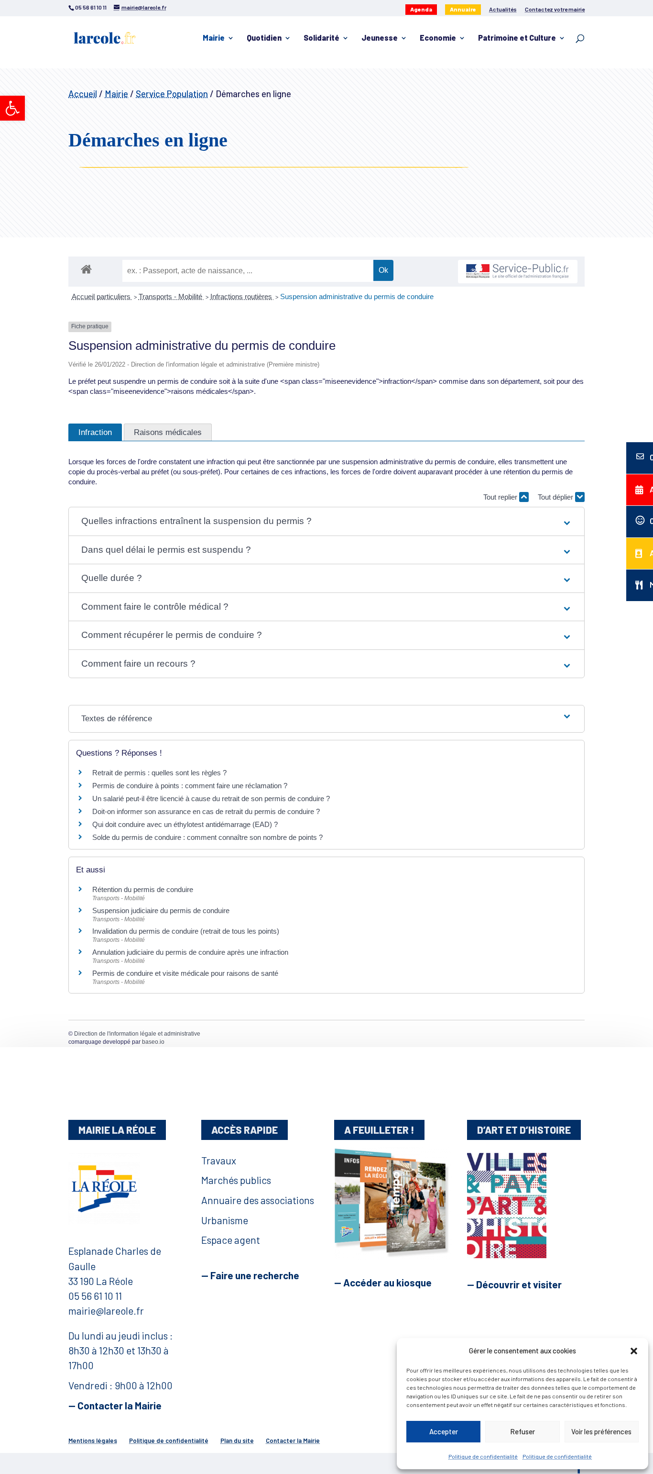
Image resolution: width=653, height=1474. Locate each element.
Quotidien (264, 38)
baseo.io (153, 1041)
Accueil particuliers (102, 296)
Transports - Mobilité (171, 296)
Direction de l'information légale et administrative (137, 1033)
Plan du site (237, 1440)
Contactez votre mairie (555, 9)
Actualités (503, 9)
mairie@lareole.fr (106, 1311)
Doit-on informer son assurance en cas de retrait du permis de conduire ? (206, 811)
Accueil (82, 93)
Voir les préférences (601, 1431)
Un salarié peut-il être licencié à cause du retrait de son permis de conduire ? (211, 798)
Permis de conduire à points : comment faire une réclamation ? (189, 786)
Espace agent (230, 1240)
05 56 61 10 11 (95, 1296)
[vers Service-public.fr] (517, 271)
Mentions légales (92, 1440)
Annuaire (463, 9)
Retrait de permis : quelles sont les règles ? (159, 773)
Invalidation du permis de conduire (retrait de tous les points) (185, 931)
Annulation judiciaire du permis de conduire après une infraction (190, 952)
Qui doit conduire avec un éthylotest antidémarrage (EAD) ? (185, 824)
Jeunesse (379, 38)
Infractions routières (242, 296)
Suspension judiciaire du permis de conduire (160, 910)
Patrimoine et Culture (517, 38)
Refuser (522, 1431)
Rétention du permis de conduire (142, 889)
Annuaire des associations (257, 1200)
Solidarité (321, 38)
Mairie (214, 38)
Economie (438, 38)
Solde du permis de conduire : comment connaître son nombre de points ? (207, 837)
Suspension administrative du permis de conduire (357, 296)
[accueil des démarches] (86, 269)
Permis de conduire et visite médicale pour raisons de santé (185, 973)
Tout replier (501, 497)
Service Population (172, 93)
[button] (12, 108)
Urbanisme (224, 1220)
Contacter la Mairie (293, 1440)
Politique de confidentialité (483, 1456)
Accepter (443, 1431)
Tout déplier (556, 497)
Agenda (421, 9)
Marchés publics (236, 1180)
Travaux (218, 1160)
